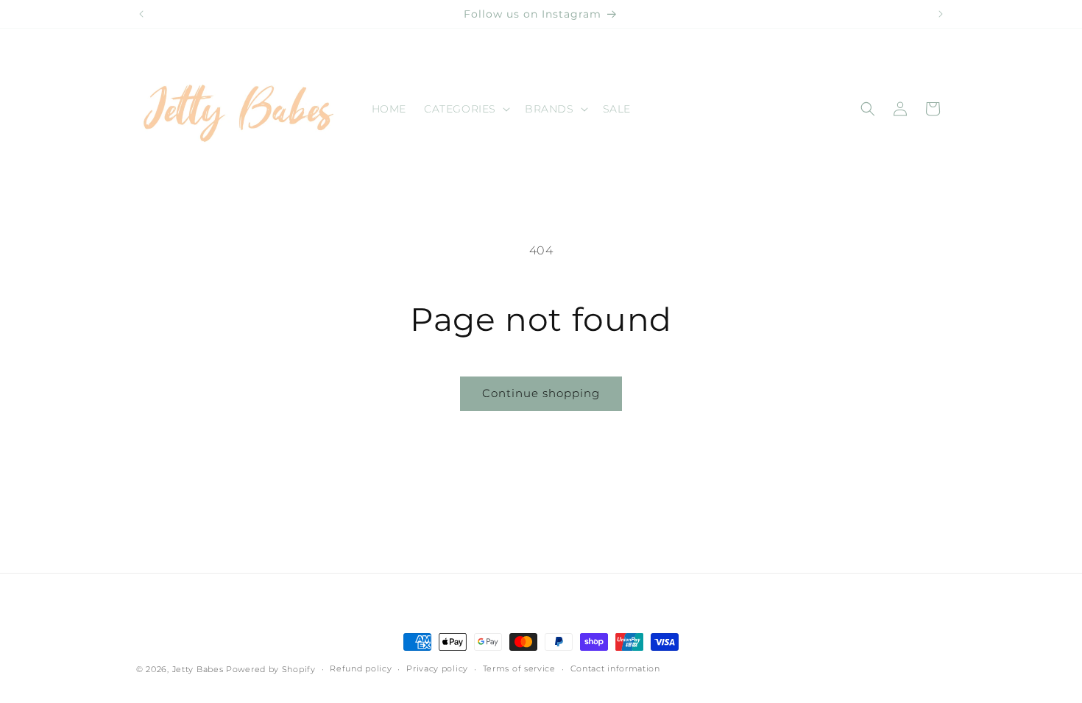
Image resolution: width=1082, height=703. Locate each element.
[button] (465, 108)
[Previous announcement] (141, 14)
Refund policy (361, 668)
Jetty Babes (198, 669)
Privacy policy (437, 668)
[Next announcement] (940, 14)
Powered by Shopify (271, 669)
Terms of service (519, 668)
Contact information (615, 668)
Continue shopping (541, 393)
